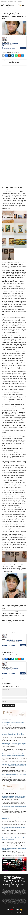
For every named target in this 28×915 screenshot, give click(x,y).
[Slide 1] (2, 45)
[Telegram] (18, 881)
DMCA (19, 884)
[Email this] (3, 55)
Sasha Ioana (13, 725)
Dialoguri (6, 10)
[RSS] (24, 881)
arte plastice (11, 655)
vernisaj (16, 655)
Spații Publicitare (13, 886)
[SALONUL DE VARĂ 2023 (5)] (20, 229)
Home (3, 10)
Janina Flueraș (16, 52)
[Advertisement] (14, 125)
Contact (23, 884)
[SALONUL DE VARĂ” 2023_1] (8, 217)
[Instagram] (7, 881)
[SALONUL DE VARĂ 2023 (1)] (8, 254)
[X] (21, 881)
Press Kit (7, 886)
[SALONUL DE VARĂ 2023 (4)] (8, 241)
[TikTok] (15, 881)
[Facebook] (4, 881)
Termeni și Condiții (16, 883)
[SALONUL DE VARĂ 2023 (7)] (20, 217)
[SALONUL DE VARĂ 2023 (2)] (20, 241)
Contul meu (20, 886)
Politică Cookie (14, 884)
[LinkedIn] (20, 912)
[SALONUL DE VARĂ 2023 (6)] (8, 229)
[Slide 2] (3, 45)
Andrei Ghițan (17, 912)
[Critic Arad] (7, 5)
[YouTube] (10, 881)
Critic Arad (12, 736)
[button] (18, 5)
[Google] (13, 881)
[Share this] (6, 55)
